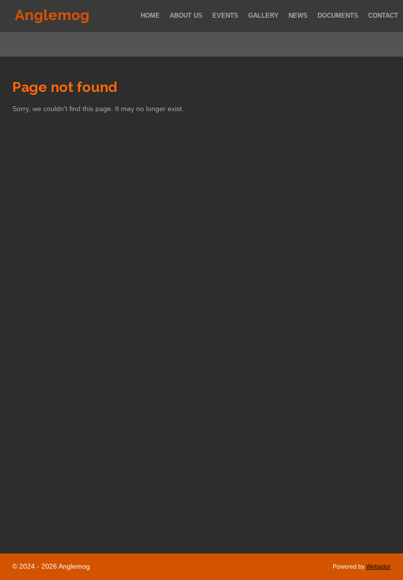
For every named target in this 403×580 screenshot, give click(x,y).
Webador (378, 566)
